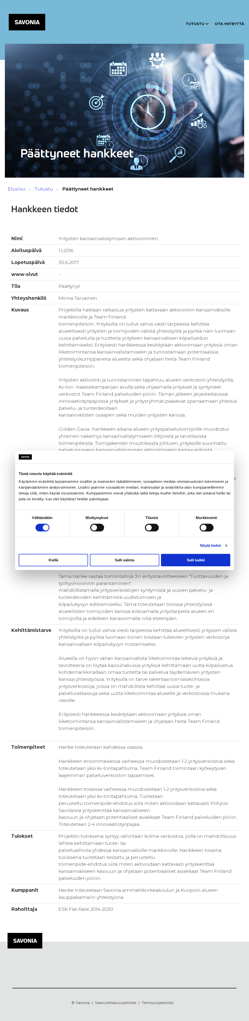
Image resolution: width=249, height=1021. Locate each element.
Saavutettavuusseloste (115, 1002)
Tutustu (195, 24)
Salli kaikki (196, 560)
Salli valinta (124, 560)
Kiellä (53, 560)
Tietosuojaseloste (158, 1002)
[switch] (97, 527)
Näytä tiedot (210, 545)
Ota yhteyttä (229, 24)
